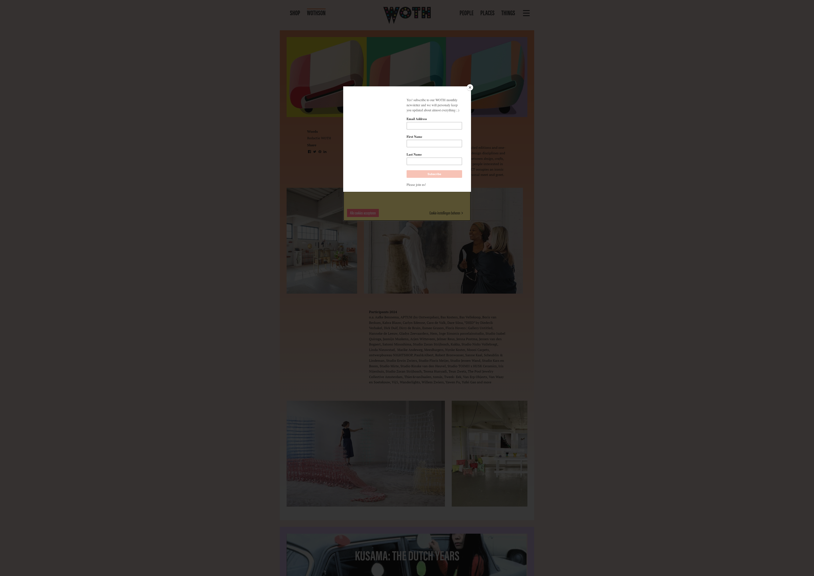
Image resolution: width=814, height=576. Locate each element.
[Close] (470, 87)
